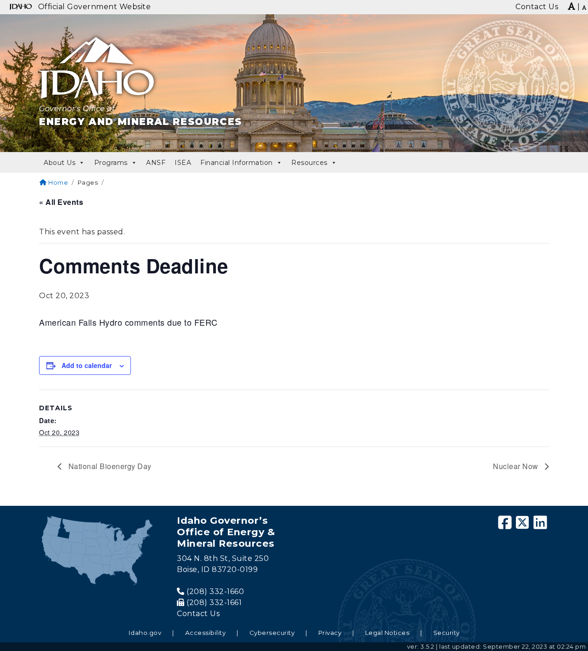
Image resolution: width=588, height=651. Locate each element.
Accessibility (205, 632)
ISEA (183, 163)
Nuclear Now (516, 466)
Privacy (330, 632)
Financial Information (236, 163)
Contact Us (198, 613)
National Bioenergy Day (109, 466)
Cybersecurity (272, 632)
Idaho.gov (145, 632)
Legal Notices (387, 632)
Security (446, 632)
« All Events (61, 202)
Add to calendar (87, 365)
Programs (111, 163)
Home (57, 182)
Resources (309, 163)
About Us (59, 163)
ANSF (155, 163)
